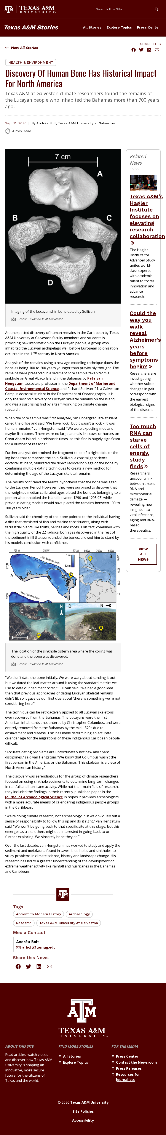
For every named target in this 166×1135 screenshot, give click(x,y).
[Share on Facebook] (133, 50)
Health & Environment (30, 62)
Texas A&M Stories (30, 27)
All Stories (92, 27)
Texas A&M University (89, 1102)
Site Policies (83, 1111)
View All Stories (24, 48)
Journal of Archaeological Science (34, 797)
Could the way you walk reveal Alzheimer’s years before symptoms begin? (145, 340)
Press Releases (129, 1068)
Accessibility (83, 1120)
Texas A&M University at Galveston (68, 923)
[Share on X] (141, 50)
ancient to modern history (38, 914)
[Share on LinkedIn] (149, 50)
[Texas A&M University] (83, 1019)
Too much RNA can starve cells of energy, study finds (143, 446)
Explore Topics (119, 27)
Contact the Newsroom (136, 1062)
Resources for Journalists (128, 1077)
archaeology (79, 914)
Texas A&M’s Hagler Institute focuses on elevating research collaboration (147, 216)
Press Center (148, 27)
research (24, 923)
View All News (143, 554)
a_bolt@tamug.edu (39, 947)
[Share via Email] (157, 50)
